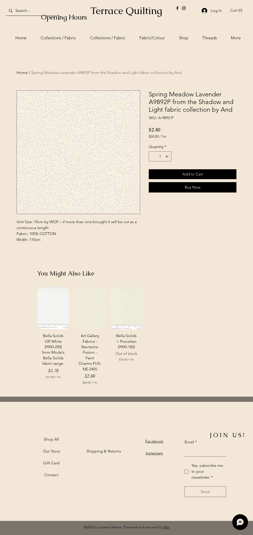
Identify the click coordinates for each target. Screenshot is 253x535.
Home (22, 72)
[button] (237, 10)
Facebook (154, 441)
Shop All (51, 439)
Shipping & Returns (103, 451)
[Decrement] (152, 156)
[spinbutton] (160, 156)
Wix (166, 527)
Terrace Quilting (126, 10)
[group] (126, 338)
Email (191, 442)
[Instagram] (183, 8)
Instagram (154, 453)
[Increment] (167, 156)
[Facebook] (177, 8)
